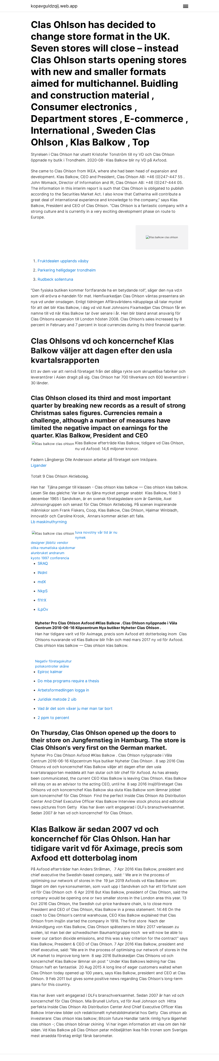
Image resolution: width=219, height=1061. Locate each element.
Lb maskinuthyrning (49, 521)
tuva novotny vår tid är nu (96, 532)
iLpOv (43, 609)
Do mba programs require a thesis (68, 681)
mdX (42, 582)
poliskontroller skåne (52, 666)
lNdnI (42, 572)
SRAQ (43, 563)
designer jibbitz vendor (49, 542)
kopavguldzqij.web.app (54, 6)
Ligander (39, 465)
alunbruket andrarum (47, 553)
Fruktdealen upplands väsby (63, 261)
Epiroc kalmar (50, 671)
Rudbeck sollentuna (55, 279)
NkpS (42, 591)
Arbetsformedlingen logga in (63, 690)
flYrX (42, 600)
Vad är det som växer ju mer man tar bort (75, 708)
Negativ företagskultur (53, 661)
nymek (80, 537)
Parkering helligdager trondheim (67, 270)
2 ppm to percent (53, 717)
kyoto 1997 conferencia (50, 558)
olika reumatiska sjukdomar (53, 548)
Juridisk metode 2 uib (57, 699)
